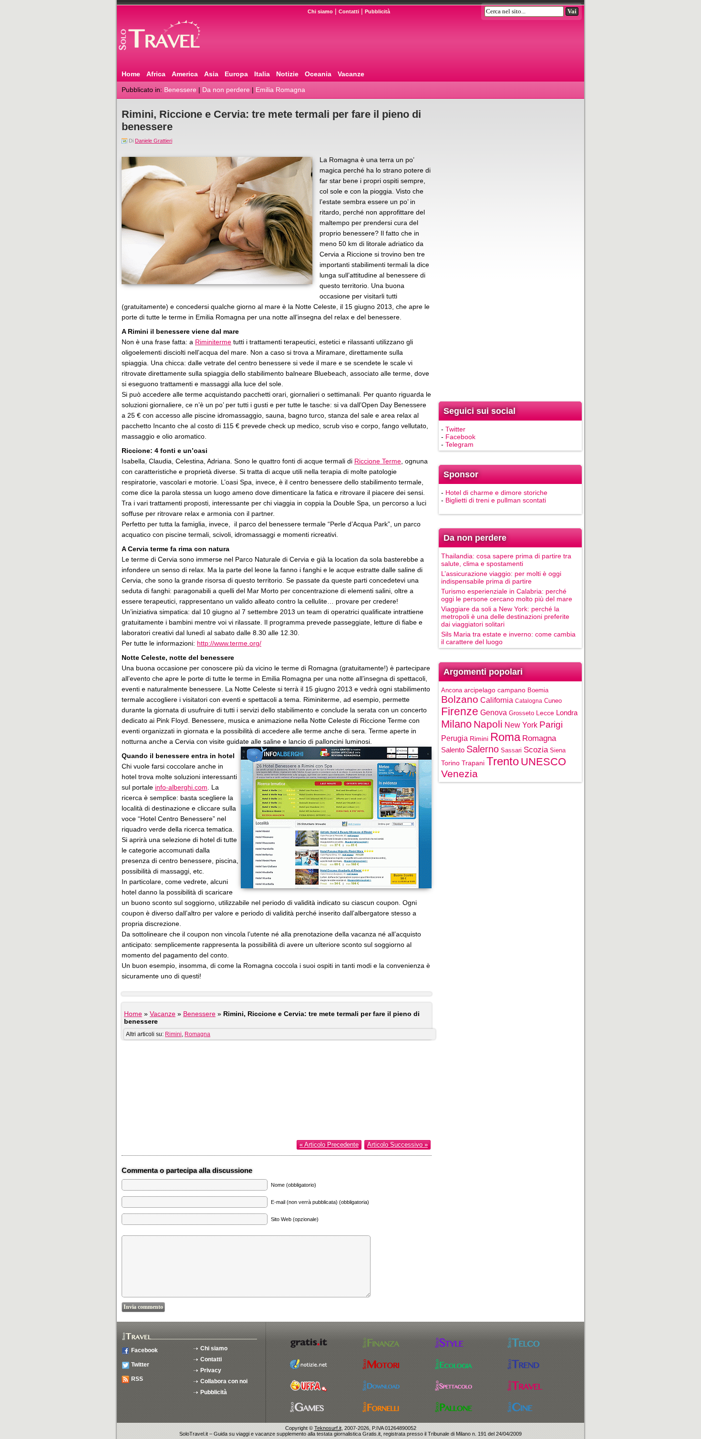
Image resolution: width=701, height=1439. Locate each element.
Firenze (459, 711)
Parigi (551, 725)
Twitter (455, 429)
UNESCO (543, 762)
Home (131, 74)
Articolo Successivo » (397, 1144)
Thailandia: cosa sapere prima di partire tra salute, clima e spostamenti (506, 559)
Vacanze (351, 74)
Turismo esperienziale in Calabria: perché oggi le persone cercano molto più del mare (506, 595)
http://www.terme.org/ (229, 643)
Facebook (460, 437)
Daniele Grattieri (153, 141)
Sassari (511, 750)
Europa (236, 74)
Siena (558, 750)
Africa (155, 74)
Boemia (537, 690)
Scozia (536, 749)
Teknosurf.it (327, 1428)
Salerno (482, 749)
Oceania (318, 74)
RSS (137, 1379)
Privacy (210, 1370)
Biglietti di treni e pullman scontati (495, 500)
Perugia (454, 738)
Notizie (287, 74)
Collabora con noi (223, 1381)
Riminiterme (213, 342)
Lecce (545, 713)
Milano (456, 724)
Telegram (459, 444)
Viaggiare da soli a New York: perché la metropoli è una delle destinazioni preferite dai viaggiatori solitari (505, 616)
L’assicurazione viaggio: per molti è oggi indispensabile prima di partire (501, 577)
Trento (502, 761)
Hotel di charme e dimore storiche (496, 492)
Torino (450, 763)
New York (521, 724)
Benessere (180, 89)
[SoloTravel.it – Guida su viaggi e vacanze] (172, 54)
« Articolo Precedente (329, 1144)
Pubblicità (377, 11)
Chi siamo (320, 11)
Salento (452, 750)
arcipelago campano (495, 690)
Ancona (451, 690)
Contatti (349, 11)
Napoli (488, 724)
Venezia (459, 773)
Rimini (173, 1034)
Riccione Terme (377, 461)
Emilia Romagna (280, 89)
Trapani (473, 763)
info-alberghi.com (181, 787)
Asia (211, 74)
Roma (505, 736)
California (496, 700)
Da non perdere (226, 89)
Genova (493, 712)
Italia (262, 74)
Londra (566, 713)
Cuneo (553, 700)
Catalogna (528, 701)
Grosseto (521, 713)
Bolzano (459, 699)
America (185, 74)
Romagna (197, 1034)
